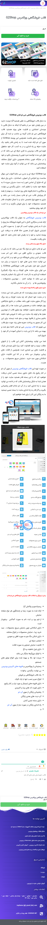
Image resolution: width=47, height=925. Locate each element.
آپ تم (20, 692)
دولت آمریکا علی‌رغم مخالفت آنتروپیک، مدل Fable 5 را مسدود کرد (28, 827)
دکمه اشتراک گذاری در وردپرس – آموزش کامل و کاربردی (30, 845)
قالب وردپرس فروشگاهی (36, 217)
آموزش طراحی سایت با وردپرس (36, 883)
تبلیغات (43, 877)
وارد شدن (4, 749)
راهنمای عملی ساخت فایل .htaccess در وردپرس (32, 841)
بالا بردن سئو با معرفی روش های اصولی (35, 836)
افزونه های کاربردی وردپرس (12, 666)
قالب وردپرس (30, 326)
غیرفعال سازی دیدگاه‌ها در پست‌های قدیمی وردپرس (32, 850)
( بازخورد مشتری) (26, 734)
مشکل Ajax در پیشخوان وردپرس (36, 831)
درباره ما (43, 872)
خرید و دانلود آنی (23, 35)
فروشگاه (43, 868)
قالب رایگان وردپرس (36, 8)
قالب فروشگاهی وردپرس (21, 368)
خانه (44, 8)
